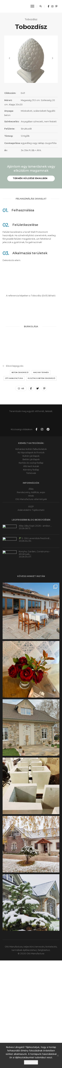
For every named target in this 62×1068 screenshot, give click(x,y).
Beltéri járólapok (31, 453)
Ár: (5, 150)
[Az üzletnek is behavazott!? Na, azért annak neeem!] (31, 838)
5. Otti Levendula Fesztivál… (36, 532)
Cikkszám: (10, 93)
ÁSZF (31, 500)
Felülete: (9, 128)
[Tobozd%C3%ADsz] (30, 388)
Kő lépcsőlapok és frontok (31, 446)
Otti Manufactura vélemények (31, 493)
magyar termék (41, 372)
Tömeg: (8, 136)
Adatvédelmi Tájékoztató (31, 504)
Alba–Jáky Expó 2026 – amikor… (35, 519)
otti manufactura (14, 378)
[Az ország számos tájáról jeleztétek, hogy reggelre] (31, 896)
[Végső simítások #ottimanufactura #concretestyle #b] (31, 780)
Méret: (8, 100)
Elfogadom (31, 1062)
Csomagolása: (12, 143)
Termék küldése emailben (30, 178)
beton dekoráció (20, 372)
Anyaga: (8, 111)
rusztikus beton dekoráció (41, 378)
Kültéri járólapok (31, 450)
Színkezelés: (11, 121)
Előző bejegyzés (14, 366)
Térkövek (31, 467)
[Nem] (57, 1055)
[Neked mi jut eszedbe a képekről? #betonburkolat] (31, 721)
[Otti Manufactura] (14, 6)
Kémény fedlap (31, 463)
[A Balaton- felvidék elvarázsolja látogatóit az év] (31, 605)
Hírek (31, 489)
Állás (31, 483)
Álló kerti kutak (31, 460)
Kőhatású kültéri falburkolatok (31, 443)
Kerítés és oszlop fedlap (31, 457)
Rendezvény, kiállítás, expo (31, 486)
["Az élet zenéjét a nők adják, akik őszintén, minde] (31, 663)
